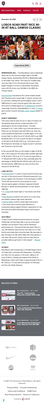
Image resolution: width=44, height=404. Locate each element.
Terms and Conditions (16, 391)
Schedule (27, 10)
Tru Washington (30, 106)
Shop (29, 3)
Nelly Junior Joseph (28, 111)
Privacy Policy (12, 387)
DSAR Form (31, 391)
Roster (36, 10)
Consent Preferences (28, 387)
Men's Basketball (22, 290)
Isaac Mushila (7, 197)
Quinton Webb (8, 202)
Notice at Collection (31, 394)
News (19, 10)
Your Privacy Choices (13, 394)
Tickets (26, 3)
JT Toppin (39, 108)
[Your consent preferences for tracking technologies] (4, 400)
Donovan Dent (6, 95)
